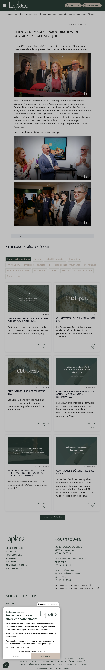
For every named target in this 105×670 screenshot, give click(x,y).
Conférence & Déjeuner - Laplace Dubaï (75, 472)
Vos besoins (12, 551)
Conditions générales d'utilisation (36, 661)
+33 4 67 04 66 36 (63, 553)
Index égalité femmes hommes (32, 664)
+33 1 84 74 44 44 (63, 565)
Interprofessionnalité (17, 565)
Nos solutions (13, 555)
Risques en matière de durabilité (70, 661)
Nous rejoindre (14, 568)
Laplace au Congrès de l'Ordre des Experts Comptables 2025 (28, 319)
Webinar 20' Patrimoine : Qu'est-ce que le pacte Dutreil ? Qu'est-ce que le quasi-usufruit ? (27, 473)
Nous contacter (93, 5)
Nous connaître (14, 548)
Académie (10, 561)
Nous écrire (12, 604)
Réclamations (80, 664)
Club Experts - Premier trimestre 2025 (26, 392)
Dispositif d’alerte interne (59, 664)
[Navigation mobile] (5, 5)
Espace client (75, 5)
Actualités (11, 558)
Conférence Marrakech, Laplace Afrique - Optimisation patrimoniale (75, 394)
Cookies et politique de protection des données (61, 658)
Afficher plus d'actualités (52, 517)
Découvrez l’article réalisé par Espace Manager (37, 132)
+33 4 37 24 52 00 (63, 580)
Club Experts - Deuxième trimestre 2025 (75, 319)
